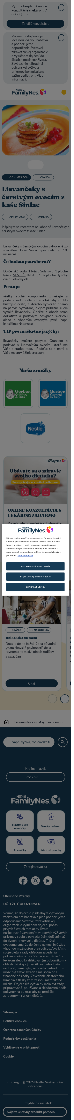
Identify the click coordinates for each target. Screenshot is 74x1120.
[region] (35, 560)
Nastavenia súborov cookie (35, 566)
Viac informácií (25, 555)
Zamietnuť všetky (35, 586)
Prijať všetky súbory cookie (35, 576)
